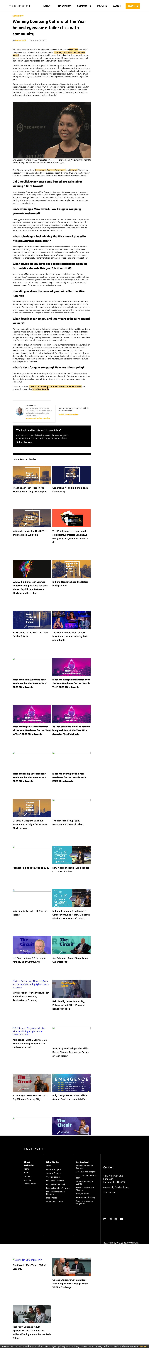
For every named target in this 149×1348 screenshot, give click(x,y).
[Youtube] (121, 1219)
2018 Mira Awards (40, 389)
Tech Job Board (82, 1193)
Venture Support (53, 1169)
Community (18, 15)
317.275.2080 (109, 1192)
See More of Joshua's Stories (38, 418)
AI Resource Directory (85, 1197)
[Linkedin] (104, 1219)
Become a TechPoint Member (85, 1188)
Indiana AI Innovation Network (55, 1192)
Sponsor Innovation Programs (84, 1202)
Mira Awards (51, 1198)
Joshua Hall (20, 40)
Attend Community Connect (84, 1166)
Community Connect (55, 1201)
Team (26, 1169)
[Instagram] (110, 1219)
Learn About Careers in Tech (86, 1176)
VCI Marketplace (53, 1177)
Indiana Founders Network (57, 1188)
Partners (28, 1176)
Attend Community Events (84, 1182)
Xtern (48, 1165)
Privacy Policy (30, 1183)
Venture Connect (53, 1173)
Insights (27, 1180)
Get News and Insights (86, 1171)
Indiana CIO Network (55, 1180)
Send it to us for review (68, 414)
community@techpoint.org (116, 1187)
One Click (73, 49)
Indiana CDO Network (55, 1184)
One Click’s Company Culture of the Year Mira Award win (55, 386)
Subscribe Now (24, 442)
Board (26, 1172)
